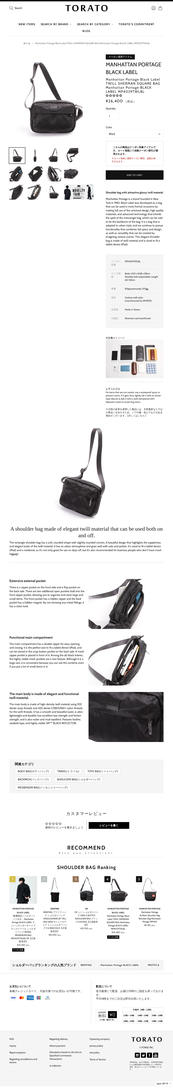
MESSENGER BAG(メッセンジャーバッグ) (43, 787)
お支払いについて (20, 986)
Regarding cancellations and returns (23, 1061)
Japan (162, 1083)
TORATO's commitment (136, 24)
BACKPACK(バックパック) (33, 779)
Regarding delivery (59, 1039)
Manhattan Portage (149, 908)
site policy (95, 1052)
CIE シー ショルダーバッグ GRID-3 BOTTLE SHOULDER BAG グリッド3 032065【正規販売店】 (86, 918)
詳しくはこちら (136, 415)
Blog (86, 31)
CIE (86, 908)
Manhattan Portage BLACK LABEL (119, 965)
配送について (104, 986)
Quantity (111, 108)
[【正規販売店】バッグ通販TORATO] (86, 8)
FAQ (11, 1039)
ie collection (55, 1065)
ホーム (26, 43)
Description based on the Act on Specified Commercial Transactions (66, 1055)
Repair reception (17, 1052)
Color (109, 127)
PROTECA (153, 965)
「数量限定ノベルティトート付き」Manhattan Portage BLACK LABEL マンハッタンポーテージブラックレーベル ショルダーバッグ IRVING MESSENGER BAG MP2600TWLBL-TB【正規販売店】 (23, 929)
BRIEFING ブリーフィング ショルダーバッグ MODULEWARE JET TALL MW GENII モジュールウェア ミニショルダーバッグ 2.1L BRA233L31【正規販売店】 (55, 922)
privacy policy (96, 1045)
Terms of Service (98, 1059)
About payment (57, 1045)
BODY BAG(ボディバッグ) (33, 771)
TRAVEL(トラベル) (68, 771)
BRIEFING (55, 908)
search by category (93, 24)
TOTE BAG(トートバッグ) (103, 771)
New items (27, 24)
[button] (114, 95)
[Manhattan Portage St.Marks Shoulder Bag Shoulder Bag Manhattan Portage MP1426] (150, 890)
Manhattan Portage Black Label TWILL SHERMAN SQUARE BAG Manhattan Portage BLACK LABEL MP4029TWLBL (118, 922)
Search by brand (55, 24)
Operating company (100, 1039)
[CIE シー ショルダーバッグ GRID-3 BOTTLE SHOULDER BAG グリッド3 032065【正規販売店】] (86, 890)
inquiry (12, 1045)
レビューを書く (109, 825)
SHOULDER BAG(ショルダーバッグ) (78, 779)
